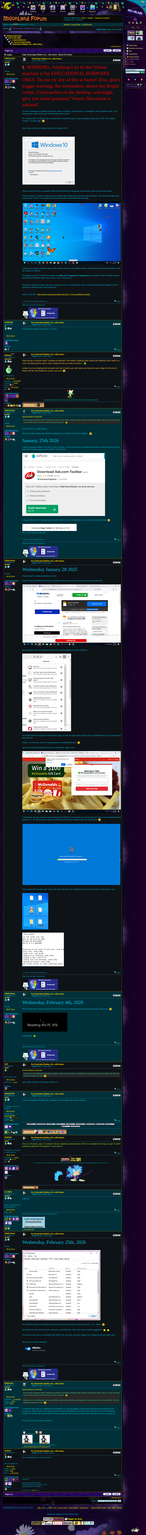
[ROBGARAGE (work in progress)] (8, 1144)
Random (67, 24)
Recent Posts (75, 24)
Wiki (130, 51)
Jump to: (94, 1501)
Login (133, 27)
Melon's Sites (134, 59)
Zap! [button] (142, 72)
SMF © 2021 (52, 1508)
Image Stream (134, 56)
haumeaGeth (9, 1093)
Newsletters (133, 53)
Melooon (8, 355)
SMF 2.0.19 (41, 1508)
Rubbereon (9, 1383)
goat (6, 1064)
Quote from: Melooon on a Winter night (32, 416)
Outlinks (132, 64)
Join (138, 27)
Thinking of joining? (102, 18)
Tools (131, 61)
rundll (33, 1490)
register (90, 18)
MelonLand (135, 12)
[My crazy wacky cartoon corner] (8, 1390)
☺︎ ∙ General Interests (18, 40)
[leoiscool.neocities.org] (8, 329)
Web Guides (133, 45)
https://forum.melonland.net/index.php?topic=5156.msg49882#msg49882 (63, 294)
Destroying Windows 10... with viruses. (28, 44)
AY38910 (8, 1192)
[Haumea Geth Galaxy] (8, 1100)
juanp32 (8, 1450)
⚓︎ (13, 60)
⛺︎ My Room (10, 74)
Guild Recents (87, 24)
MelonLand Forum (14, 36)
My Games (15, 387)
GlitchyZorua (10, 58)
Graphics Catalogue (136, 48)
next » (120, 46)
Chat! (11, 1120)
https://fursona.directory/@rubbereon (36, 1446)
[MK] (8, 362)
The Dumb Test (29, 1229)
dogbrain (8, 1137)
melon (16, 383)
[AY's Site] (8, 1199)
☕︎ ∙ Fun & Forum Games (21, 42)
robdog (16, 1157)
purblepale (9, 322)
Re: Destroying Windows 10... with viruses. (47, 322)
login (83, 18)
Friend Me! (17, 381)
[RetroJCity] (8, 65)
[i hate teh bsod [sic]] (8, 1457)
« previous (113, 46)
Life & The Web (14, 38)
